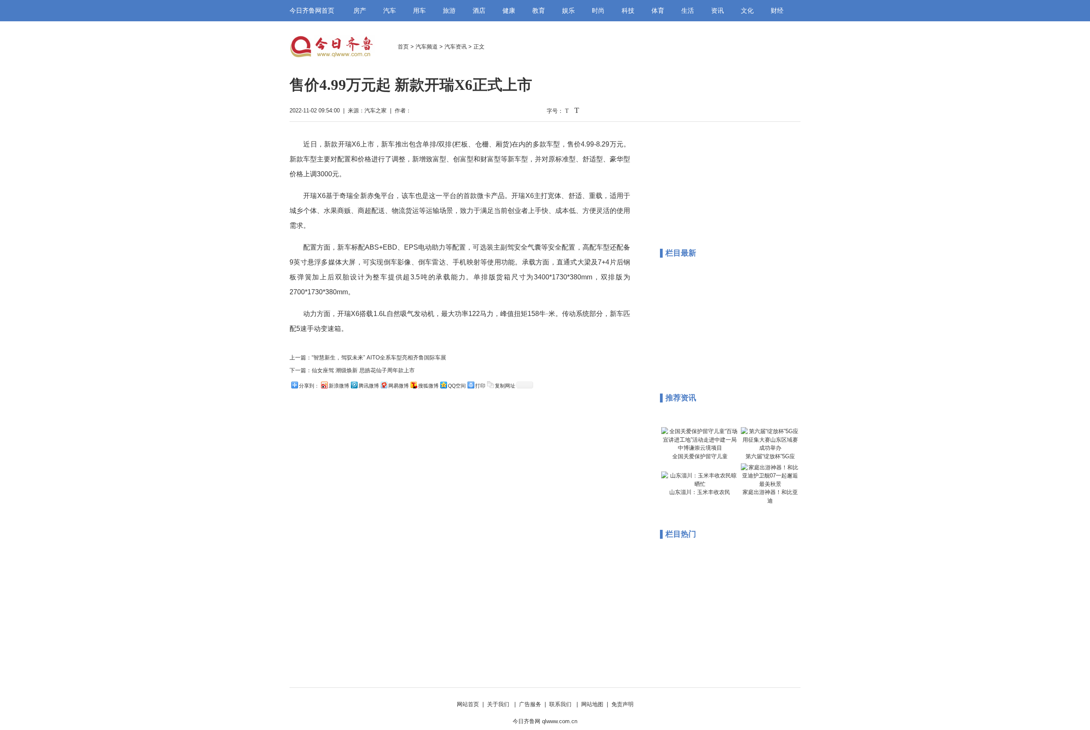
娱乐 (568, 10)
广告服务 (530, 704)
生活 (687, 10)
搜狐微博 (428, 386)
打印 (480, 386)
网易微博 (398, 386)
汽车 (389, 10)
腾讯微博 (369, 386)
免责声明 (622, 704)
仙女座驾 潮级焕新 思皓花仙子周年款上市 (363, 370)
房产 (359, 10)
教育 (538, 10)
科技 (628, 10)
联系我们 (560, 704)
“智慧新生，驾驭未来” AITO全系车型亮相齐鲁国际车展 (379, 357)
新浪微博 (339, 386)
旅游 (449, 10)
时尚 (598, 10)
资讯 (717, 10)
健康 (508, 10)
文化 (747, 10)
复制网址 (505, 386)
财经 (777, 10)
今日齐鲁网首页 (312, 10)
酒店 (479, 10)
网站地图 (592, 704)
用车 (419, 10)
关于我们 (498, 704)
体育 (657, 10)
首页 (403, 46)
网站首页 (468, 704)
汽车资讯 (456, 46)
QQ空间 (457, 386)
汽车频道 (427, 46)
